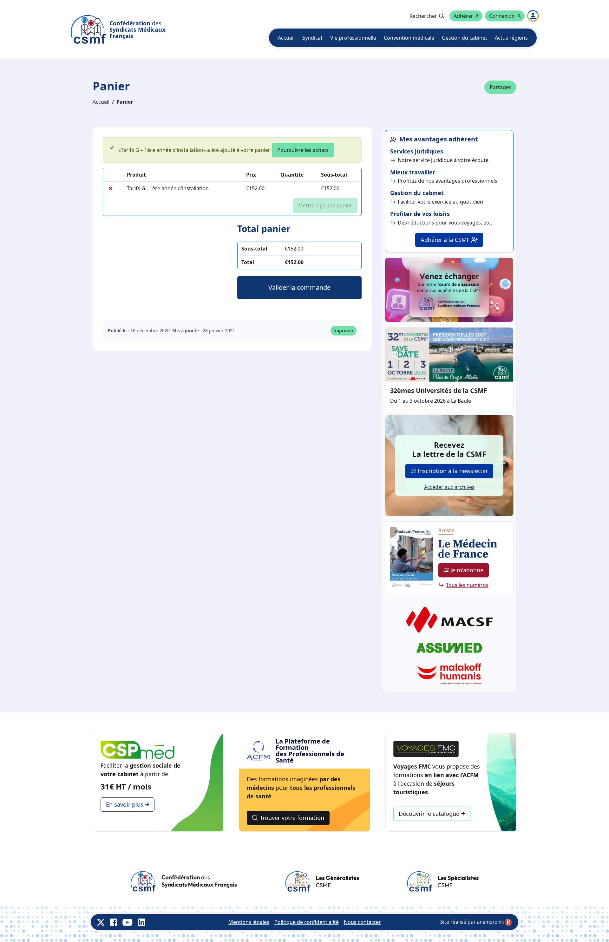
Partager (500, 87)
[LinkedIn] (141, 922)
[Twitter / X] (101, 922)
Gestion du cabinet (464, 37)
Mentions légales (248, 922)
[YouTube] (127, 922)
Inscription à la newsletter (452, 471)
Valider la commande (299, 287)
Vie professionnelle (353, 37)
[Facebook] (113, 922)
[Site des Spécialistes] (443, 881)
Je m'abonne (466, 570)
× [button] (110, 188)
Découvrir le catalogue (429, 813)
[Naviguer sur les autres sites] (533, 16)
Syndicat (312, 37)
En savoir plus (124, 804)
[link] (494, 922)
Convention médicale (409, 37)
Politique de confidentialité (306, 922)
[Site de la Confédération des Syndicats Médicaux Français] (183, 881)
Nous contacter (362, 922)
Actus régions (511, 37)
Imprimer (343, 331)
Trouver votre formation (292, 818)
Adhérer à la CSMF (445, 240)
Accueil (286, 37)
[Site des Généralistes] (322, 881)
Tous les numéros (467, 584)
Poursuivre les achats (303, 149)
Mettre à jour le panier (325, 205)
